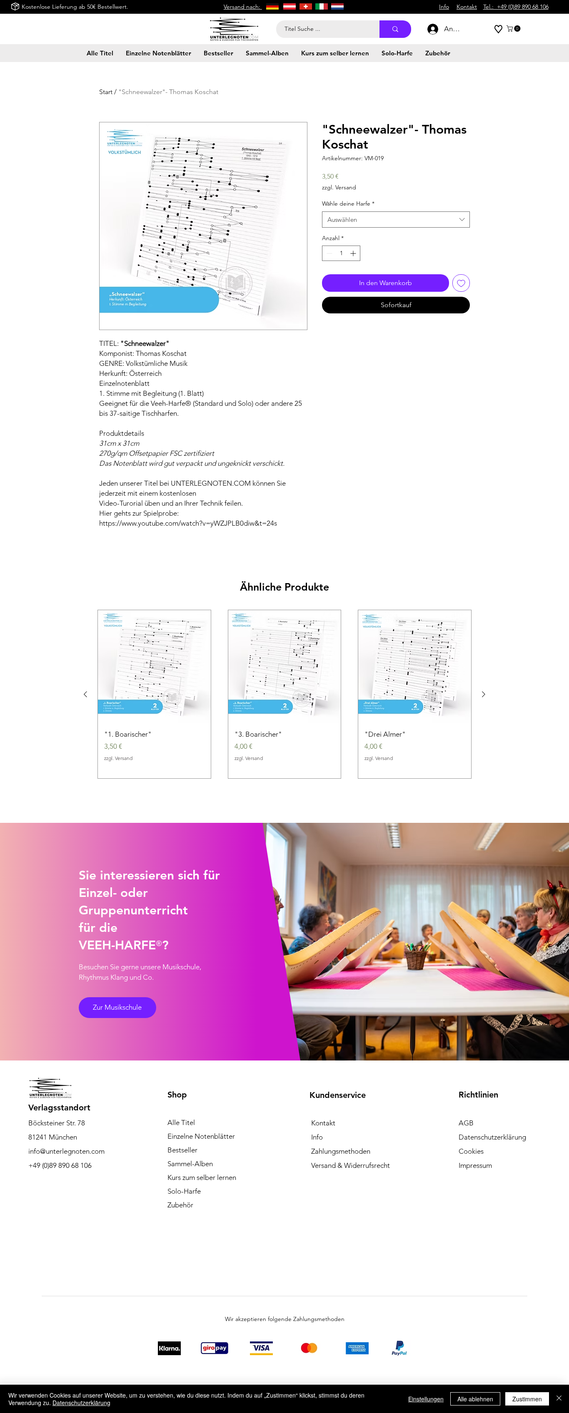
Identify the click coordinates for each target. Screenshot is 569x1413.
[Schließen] (559, 1398)
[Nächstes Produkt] (484, 694)
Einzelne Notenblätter (201, 1136)
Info (317, 1137)
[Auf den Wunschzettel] (461, 283)
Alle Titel (181, 1122)
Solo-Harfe (184, 1191)
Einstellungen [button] (426, 1399)
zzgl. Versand (339, 187)
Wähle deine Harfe (348, 203)
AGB (466, 1123)
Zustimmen (527, 1399)
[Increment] (354, 253)
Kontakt (323, 1123)
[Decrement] (328, 253)
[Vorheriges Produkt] (85, 694)
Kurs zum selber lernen (201, 1177)
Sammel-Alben (190, 1164)
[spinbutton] (341, 253)
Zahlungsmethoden (340, 1151)
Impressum (475, 1165)
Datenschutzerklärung (81, 1402)
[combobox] (396, 219)
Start (105, 92)
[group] (284, 694)
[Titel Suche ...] (395, 29)
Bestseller (182, 1150)
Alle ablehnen (475, 1399)
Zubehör (180, 1205)
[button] (514, 28)
